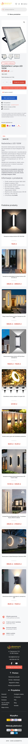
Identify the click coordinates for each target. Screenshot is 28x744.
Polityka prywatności (14, 685)
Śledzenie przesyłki (14, 677)
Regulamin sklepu (14, 682)
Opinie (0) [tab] (5, 139)
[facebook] (11, 663)
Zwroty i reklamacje (14, 680)
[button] (24, 22)
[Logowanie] (19, 4)
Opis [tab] (4, 136)
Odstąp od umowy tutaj (14, 667)
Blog (15, 702)
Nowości (3, 694)
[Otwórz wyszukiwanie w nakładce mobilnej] (14, 9)
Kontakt (16, 705)
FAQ (15, 700)
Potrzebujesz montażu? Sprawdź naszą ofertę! (14, 87)
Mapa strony (5, 707)
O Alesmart (17, 697)
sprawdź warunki (15, 104)
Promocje (4, 697)
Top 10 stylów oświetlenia (5, 703)
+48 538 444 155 (14, 659)
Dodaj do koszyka (19, 82)
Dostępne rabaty (19, 694)
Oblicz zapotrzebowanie (9, 98)
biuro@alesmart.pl (14, 657)
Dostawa (4, 700)
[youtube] (16, 663)
